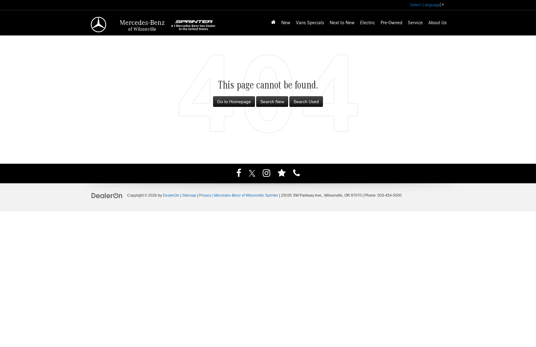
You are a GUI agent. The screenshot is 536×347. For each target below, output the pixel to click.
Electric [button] (367, 22)
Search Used (306, 101)
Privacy (205, 195)
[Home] (273, 22)
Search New (272, 101)
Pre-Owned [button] (391, 22)
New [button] (285, 22)
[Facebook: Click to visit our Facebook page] (238, 173)
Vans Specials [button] (310, 22)
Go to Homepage (234, 101)
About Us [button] (437, 22)
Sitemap (189, 195)
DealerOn (171, 195)
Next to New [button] (342, 22)
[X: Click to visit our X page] (252, 173)
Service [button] (415, 22)
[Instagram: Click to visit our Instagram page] (266, 173)
